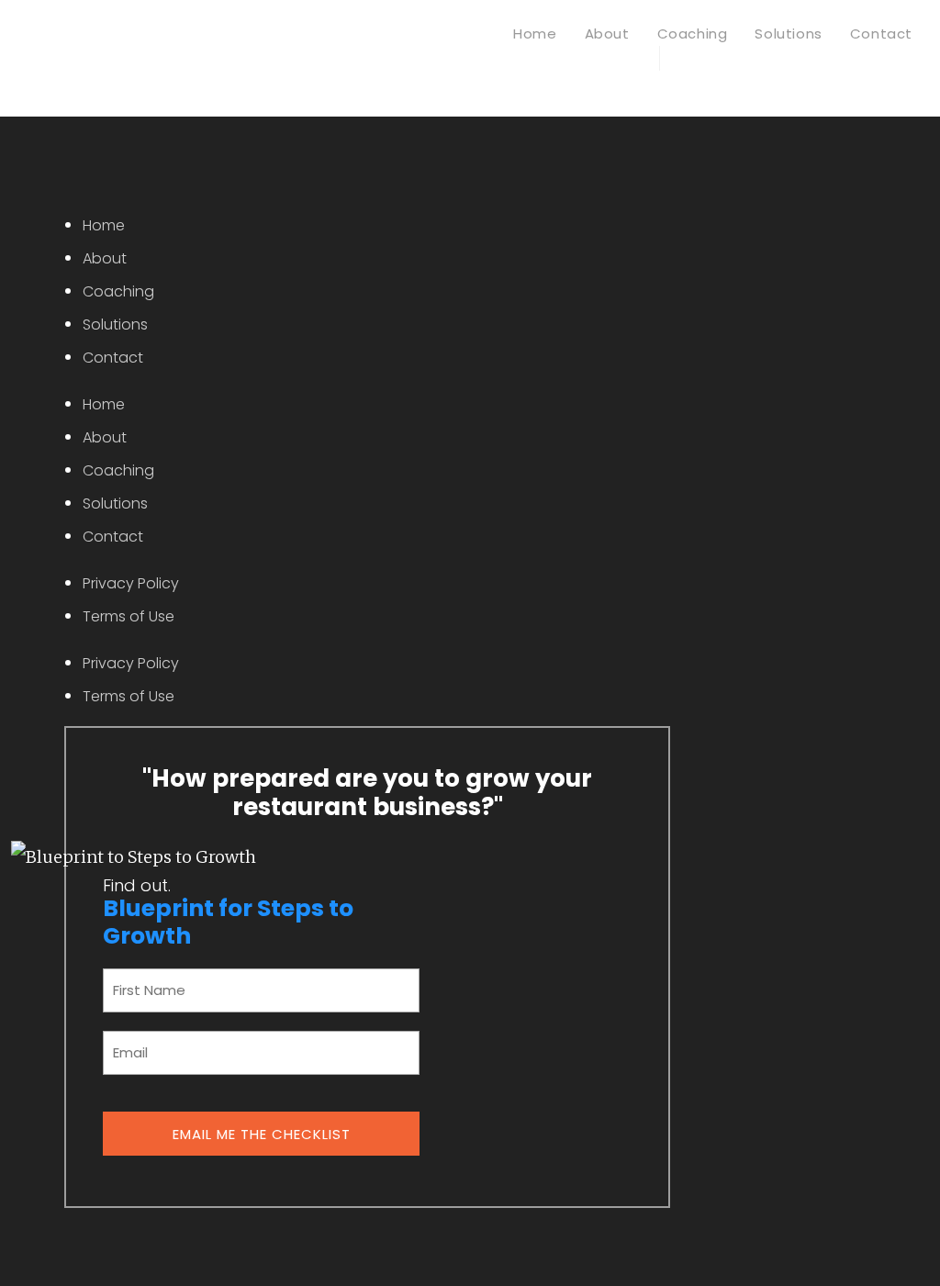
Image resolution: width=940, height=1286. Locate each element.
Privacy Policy (131, 583)
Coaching (118, 291)
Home (104, 225)
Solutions (115, 324)
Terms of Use (128, 616)
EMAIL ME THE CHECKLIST (262, 1134)
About (105, 258)
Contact (113, 357)
